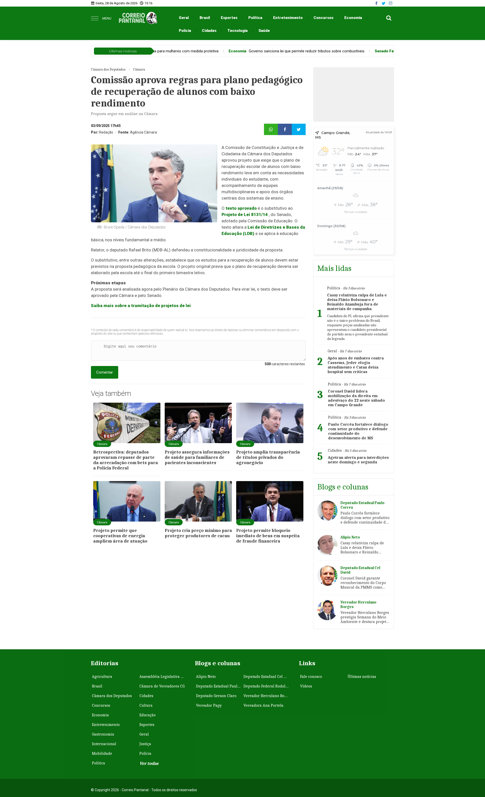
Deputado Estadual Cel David (267, 676)
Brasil (205, 17)
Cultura (146, 705)
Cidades (209, 30)
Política (255, 17)
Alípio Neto (206, 676)
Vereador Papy (209, 705)
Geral (184, 17)
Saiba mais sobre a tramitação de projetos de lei (141, 305)
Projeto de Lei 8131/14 (245, 214)
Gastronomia (103, 734)
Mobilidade (102, 753)
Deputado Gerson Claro (216, 696)
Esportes (229, 17)
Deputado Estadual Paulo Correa (219, 686)
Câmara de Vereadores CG (162, 686)
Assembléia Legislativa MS (162, 676)
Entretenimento (288, 17)
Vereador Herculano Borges (267, 696)
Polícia (185, 30)
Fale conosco (311, 676)
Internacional (104, 744)
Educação (147, 715)
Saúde (264, 30)
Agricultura (102, 676)
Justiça (145, 744)
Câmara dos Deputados (112, 696)
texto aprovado (241, 208)
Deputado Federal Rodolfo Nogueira (267, 686)
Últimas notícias (362, 676)
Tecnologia (237, 30)
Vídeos (306, 686)
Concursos (323, 17)
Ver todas (148, 763)
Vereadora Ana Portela (263, 705)
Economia (353, 17)
